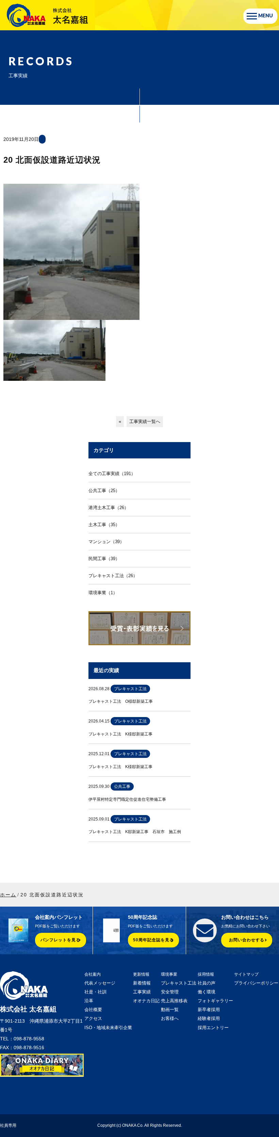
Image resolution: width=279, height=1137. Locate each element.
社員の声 (206, 983)
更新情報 (141, 974)
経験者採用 (209, 1018)
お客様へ (170, 1018)
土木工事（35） (104, 524)
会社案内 (92, 974)
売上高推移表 (174, 1000)
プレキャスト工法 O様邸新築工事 (120, 701)
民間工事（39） (104, 558)
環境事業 (169, 974)
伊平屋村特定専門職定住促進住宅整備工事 (127, 799)
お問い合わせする (246, 940)
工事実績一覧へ (144, 421)
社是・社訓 (95, 991)
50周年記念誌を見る (153, 940)
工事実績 (142, 991)
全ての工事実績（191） (111, 473)
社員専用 (8, 1125)
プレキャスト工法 (178, 983)
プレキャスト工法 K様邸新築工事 (120, 734)
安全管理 (170, 991)
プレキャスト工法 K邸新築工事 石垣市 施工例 (134, 831)
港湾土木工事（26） (108, 507)
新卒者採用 (209, 1009)
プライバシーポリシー (256, 983)
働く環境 (206, 991)
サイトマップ (246, 974)
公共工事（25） (104, 490)
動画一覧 (170, 1009)
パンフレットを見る (60, 940)
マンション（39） (106, 541)
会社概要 (93, 1009)
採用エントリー (213, 1027)
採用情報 (206, 974)
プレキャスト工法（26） (112, 575)
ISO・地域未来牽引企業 (108, 1027)
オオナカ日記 (146, 1000)
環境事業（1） (102, 592)
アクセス (93, 1018)
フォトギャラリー (215, 1000)
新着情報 (142, 983)
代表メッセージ (99, 983)
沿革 (88, 1000)
